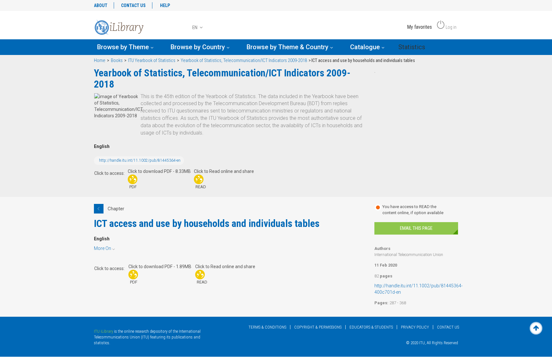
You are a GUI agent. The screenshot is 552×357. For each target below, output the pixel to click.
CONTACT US (133, 5)
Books (117, 60)
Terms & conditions (267, 327)
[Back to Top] (536, 328)
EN (195, 27)
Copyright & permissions (317, 327)
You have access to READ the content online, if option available (412, 209)
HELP (165, 5)
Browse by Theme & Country (288, 47)
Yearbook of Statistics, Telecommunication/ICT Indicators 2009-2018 (244, 60)
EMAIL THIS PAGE (416, 228)
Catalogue (365, 47)
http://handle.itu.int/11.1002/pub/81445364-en (139, 160)
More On (102, 248)
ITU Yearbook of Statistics (151, 60)
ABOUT (100, 5)
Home (99, 60)
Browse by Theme (123, 47)
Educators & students (371, 327)
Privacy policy (415, 327)
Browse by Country (198, 47)
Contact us (448, 327)
